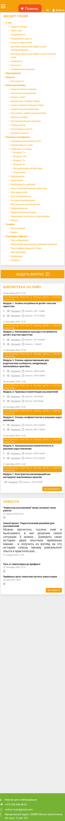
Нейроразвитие (19, 208)
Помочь (31, 8)
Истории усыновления (23, 200)
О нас (9, 22)
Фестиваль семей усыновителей (28, 113)
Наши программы (16, 85)
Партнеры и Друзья (16, 236)
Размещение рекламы (23, 69)
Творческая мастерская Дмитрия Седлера (34, 244)
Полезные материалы (18, 137)
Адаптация (17, 180)
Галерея (10, 224)
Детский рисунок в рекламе (26, 121)
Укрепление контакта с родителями (30, 216)
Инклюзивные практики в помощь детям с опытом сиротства (32, 298)
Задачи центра (19, 26)
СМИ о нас (16, 30)
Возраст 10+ (20, 156)
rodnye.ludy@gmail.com (19, 809)
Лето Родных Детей (21, 129)
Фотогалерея (18, 228)
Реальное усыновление (23, 93)
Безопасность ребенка (23, 184)
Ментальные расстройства (25, 204)
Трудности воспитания (23, 212)
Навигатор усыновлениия (25, 109)
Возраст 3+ (19, 160)
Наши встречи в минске (23, 89)
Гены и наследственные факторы (29, 188)
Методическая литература (27, 168)
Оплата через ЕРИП (21, 42)
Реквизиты (17, 61)
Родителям (19, 172)
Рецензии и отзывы (21, 149)
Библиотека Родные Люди (25, 101)
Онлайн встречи (19, 133)
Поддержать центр (21, 38)
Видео (14, 232)
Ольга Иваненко (19, 240)
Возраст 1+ (19, 152)
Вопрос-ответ (18, 97)
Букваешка (17, 256)
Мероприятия (13, 73)
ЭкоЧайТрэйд (18, 252)
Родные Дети (18, 125)
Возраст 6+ (19, 164)
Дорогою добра (19, 117)
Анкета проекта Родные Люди (27, 105)
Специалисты (18, 34)
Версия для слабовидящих (21, 799)
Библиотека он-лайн (22, 145)
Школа (14, 220)
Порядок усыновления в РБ (26, 141)
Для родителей (19, 192)
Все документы (52, 488)
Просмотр (15, 311)
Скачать (29, 311)
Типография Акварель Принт (26, 248)
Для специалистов (21, 196)
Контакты (16, 65)
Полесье (15, 260)
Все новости (17, 81)
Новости (10, 77)
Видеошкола (17, 176)
